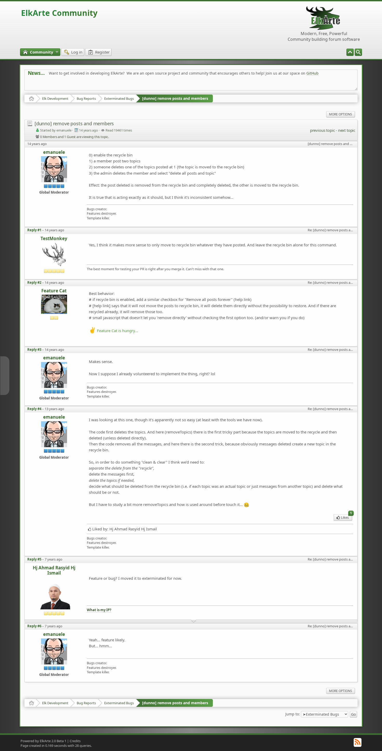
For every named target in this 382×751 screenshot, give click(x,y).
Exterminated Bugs (119, 98)
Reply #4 (34, 408)
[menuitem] (358, 52)
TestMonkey (54, 238)
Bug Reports (86, 98)
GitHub (312, 73)
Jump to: (292, 714)
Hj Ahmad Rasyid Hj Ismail (54, 570)
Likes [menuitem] (346, 517)
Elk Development (55, 98)
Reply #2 (34, 282)
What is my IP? (99, 610)
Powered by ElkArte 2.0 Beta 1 (43, 741)
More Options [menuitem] (340, 114)
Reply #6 (34, 626)
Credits (75, 741)
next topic (346, 130)
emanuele (54, 152)
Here (109, 84)
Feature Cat (54, 291)
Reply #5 (34, 559)
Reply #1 (34, 230)
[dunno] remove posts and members (175, 98)
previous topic (322, 130)
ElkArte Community (59, 13)
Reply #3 (34, 349)
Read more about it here (49, 84)
